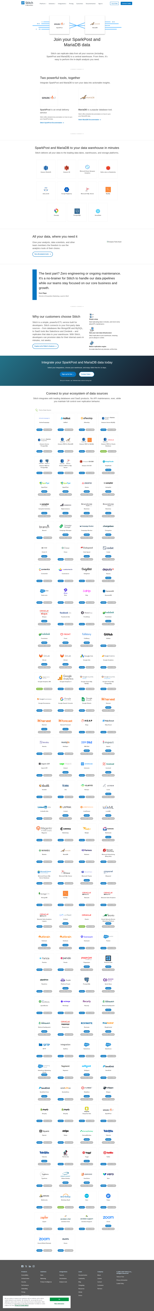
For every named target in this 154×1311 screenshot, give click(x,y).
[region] (37, 1302)
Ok (59, 1299)
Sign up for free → (68, 374)
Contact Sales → (86, 374)
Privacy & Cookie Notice (21, 1305)
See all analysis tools (41, 254)
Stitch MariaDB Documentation (88, 119)
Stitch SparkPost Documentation (51, 122)
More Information (59, 1303)
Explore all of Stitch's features (44, 346)
